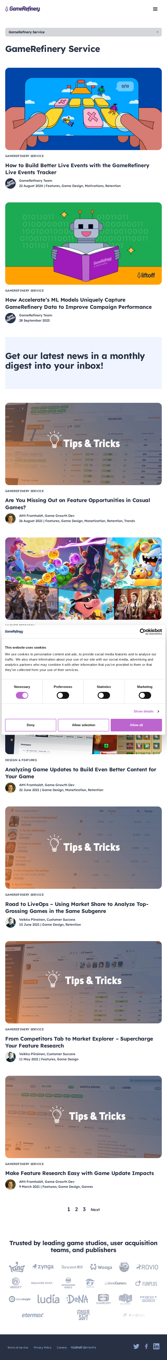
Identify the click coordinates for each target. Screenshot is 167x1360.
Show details (144, 711)
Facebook (146, 1346)
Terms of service (17, 1347)
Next (95, 1209)
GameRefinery (22, 8)
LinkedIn (156, 1346)
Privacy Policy (43, 1347)
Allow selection (83, 725)
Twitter (136, 1346)
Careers (62, 1347)
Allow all (136, 725)
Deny (31, 725)
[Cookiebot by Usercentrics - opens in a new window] (143, 631)
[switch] (63, 695)
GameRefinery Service (27, 32)
